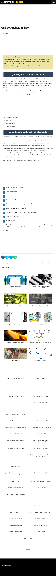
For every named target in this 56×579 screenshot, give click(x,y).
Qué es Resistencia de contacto (46, 263)
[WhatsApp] (15, 257)
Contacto (3, 567)
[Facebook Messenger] (7, 257)
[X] (11, 257)
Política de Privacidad (6, 565)
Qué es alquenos (6, 263)
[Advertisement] (28, 15)
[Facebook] (3, 257)
